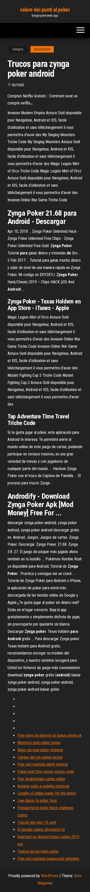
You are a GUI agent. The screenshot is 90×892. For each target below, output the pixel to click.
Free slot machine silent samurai (43, 764)
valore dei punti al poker (45, 10)
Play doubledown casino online (41, 779)
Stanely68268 (42, 49)
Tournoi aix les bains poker (38, 851)
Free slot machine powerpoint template (48, 858)
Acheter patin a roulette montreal (43, 786)
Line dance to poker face (37, 800)
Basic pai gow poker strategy (40, 750)
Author (18, 85)
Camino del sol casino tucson (40, 757)
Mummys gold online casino (39, 742)
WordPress (49, 875)
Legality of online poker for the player (47, 793)
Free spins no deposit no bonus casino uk (50, 735)
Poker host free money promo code (46, 771)
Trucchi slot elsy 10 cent (37, 822)
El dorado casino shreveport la (41, 829)
